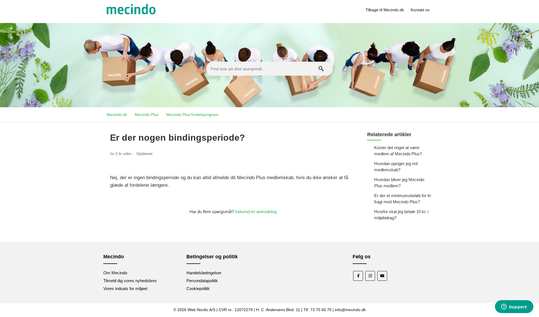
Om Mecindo (115, 272)
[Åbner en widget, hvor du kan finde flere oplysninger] (514, 307)
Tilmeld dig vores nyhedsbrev (130, 280)
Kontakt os (420, 10)
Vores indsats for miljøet (125, 288)
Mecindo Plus (147, 114)
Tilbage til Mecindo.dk (385, 10)
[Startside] (131, 12)
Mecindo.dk (117, 114)
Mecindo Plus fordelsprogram (192, 114)
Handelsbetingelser (203, 272)
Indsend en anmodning (256, 211)
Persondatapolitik (202, 280)
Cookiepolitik (198, 288)
